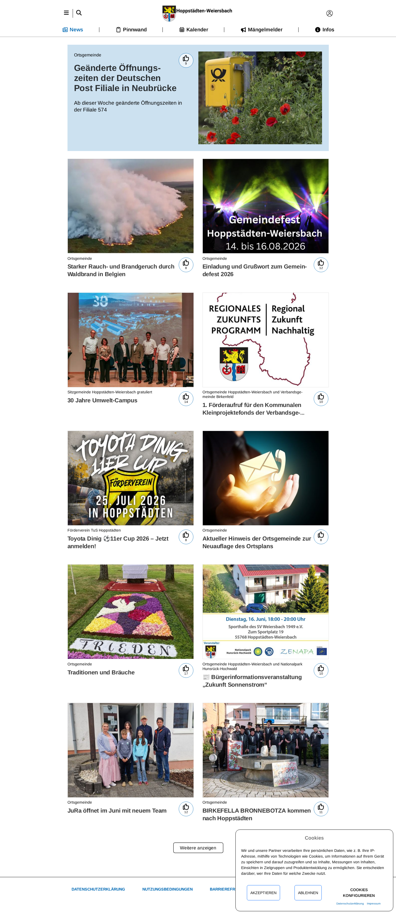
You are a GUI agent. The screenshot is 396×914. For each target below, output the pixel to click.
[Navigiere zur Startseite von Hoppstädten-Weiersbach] (197, 13)
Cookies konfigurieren (359, 893)
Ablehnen (308, 893)
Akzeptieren (263, 893)
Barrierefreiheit (229, 889)
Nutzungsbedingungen (167, 889)
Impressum (373, 903)
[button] (66, 13)
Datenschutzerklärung (98, 889)
